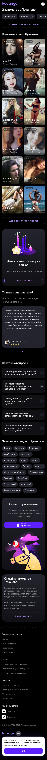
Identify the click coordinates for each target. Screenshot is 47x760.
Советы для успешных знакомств (15, 690)
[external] (23, 525)
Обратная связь (8, 694)
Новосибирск (7, 648)
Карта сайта (7, 698)
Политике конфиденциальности (16, 745)
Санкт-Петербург (9, 643)
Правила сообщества (10, 685)
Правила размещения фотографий (16, 669)
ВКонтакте (11, 711)
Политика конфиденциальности (14, 673)
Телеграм (11, 717)
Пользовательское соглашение (14, 664)
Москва (5, 639)
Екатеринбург (7, 652)
